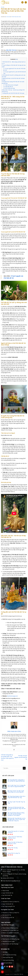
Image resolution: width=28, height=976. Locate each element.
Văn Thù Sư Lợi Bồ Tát (8, 917)
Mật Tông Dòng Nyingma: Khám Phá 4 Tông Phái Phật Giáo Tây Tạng (16, 797)
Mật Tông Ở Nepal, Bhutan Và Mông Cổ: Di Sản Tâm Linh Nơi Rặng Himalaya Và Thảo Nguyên (16, 814)
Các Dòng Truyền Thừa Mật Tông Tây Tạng (16, 802)
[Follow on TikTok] (5, 966)
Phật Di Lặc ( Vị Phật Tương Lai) (10, 932)
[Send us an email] (7, 966)
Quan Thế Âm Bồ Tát (7, 893)
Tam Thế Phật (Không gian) (8, 936)
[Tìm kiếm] (22, 2)
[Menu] (26, 2)
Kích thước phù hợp (9, 88)
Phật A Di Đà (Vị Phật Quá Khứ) (10, 928)
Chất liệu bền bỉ (8, 86)
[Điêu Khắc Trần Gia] (10, 2)
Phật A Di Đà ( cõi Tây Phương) (10, 944)
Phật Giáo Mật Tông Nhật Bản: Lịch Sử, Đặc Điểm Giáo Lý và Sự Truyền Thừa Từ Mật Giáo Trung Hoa (17, 819)
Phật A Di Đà (5, 890)
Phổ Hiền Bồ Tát (6, 915)
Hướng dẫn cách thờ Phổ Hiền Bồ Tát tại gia (13, 93)
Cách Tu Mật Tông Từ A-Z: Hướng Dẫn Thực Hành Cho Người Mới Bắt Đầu (16, 786)
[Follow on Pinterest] (9, 966)
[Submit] (24, 768)
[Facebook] (14, 749)
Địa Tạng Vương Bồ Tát (8, 906)
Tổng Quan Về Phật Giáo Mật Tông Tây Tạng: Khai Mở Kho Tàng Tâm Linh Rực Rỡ (16, 808)
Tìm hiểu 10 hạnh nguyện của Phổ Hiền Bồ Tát (20, 757)
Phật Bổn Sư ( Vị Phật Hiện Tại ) (10, 930)
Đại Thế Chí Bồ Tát (7, 895)
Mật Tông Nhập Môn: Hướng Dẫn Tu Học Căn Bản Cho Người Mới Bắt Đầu (16, 780)
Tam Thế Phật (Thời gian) (7, 925)
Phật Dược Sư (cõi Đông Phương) (10, 939)
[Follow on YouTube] (12, 966)
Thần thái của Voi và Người (10, 85)
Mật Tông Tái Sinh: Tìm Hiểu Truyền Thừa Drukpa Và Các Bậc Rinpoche (16, 791)
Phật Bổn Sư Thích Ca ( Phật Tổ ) (10, 901)
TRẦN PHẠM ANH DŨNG (16, 16)
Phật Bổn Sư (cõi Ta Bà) (8, 941)
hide (16, 59)
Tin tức (2, 7)
